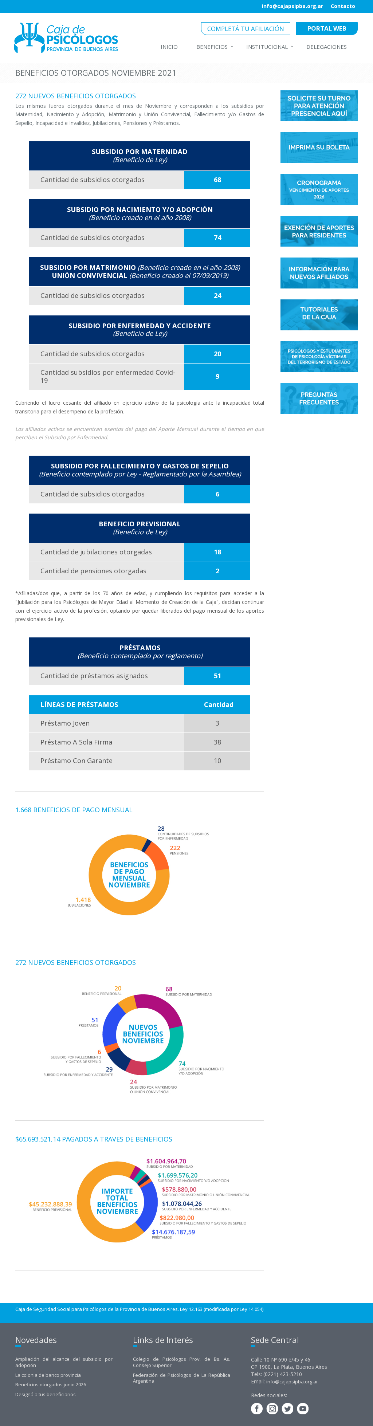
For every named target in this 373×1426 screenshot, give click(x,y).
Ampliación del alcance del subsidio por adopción (64, 1362)
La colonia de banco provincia (48, 1375)
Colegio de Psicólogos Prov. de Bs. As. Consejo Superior (181, 1362)
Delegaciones (326, 46)
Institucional (267, 46)
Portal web (326, 28)
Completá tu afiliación (245, 28)
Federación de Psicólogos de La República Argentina (181, 1378)
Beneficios (212, 46)
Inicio (169, 46)
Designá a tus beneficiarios (45, 1394)
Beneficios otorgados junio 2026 (50, 1384)
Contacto (343, 6)
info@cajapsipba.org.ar (292, 6)
